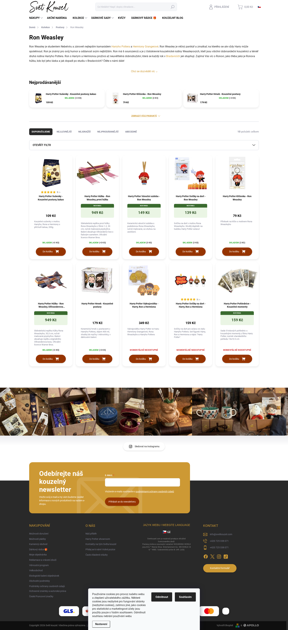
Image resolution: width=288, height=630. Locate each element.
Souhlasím (185, 597)
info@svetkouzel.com (221, 534)
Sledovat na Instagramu (147, 446)
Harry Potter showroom (98, 539)
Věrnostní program (39, 565)
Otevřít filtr (42, 145)
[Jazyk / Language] (259, 7)
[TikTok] (225, 555)
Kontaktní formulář (220, 568)
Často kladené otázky (97, 554)
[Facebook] (205, 555)
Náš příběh (91, 533)
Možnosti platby (37, 539)
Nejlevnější (64, 131)
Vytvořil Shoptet (225, 625)
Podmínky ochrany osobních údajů (47, 586)
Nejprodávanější (107, 131)
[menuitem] (36, 18)
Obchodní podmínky (39, 581)
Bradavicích (173, 56)
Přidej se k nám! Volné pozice (100, 549)
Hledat (172, 6)
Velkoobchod (36, 570)
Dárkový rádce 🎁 (38, 549)
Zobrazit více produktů (144, 116)
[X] (212, 555)
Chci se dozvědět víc (143, 71)
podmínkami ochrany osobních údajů (155, 491)
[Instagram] (219, 555)
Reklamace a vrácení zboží (42, 560)
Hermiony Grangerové (145, 46)
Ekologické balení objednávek (44, 575)
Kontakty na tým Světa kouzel (101, 544)
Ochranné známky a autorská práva (47, 591)
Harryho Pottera (121, 46)
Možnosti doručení (38, 533)
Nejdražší (84, 131)
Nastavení (101, 624)
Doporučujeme (41, 131)
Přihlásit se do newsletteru (122, 501)
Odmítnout (162, 597)
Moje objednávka (38, 554)
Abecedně (131, 131)
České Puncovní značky (41, 596)
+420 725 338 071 (219, 541)
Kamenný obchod (38, 544)
